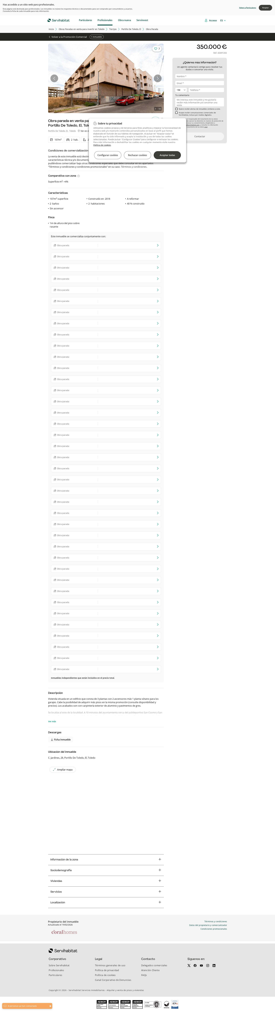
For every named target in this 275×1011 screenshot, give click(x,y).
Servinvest (142, 20)
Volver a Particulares (247, 7)
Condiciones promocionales (214, 928)
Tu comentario (182, 95)
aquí (205, 127)
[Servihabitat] (54, 20)
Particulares (85, 20)
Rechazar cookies (137, 155)
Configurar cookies (107, 155)
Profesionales (105, 20)
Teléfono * (180, 86)
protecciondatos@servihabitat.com (187, 125)
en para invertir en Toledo (81, 29)
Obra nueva (124, 20)
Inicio (51, 29)
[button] (54, 78)
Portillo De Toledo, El (131, 29)
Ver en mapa (86, 131)
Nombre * (180, 72)
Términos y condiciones (134, 166)
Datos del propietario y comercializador (208, 925)
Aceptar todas (167, 155)
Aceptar (265, 7)
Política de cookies (102, 145)
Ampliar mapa (64, 769)
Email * (178, 79)
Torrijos (113, 29)
